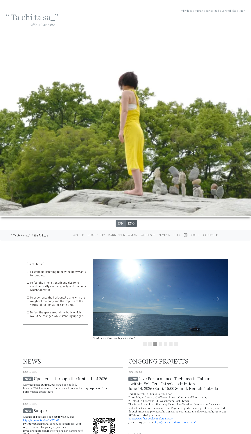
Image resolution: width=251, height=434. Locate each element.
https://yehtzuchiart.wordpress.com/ (174, 422)
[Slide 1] (145, 344)
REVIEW (164, 235)
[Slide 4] (160, 344)
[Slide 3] (155, 344)
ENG (131, 223)
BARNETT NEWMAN (122, 235)
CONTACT (210, 235)
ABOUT (78, 235)
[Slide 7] (176, 344)
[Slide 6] (171, 344)
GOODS (195, 235)
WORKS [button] (146, 235)
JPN (120, 223)
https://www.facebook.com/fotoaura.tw (150, 418)
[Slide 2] (150, 344)
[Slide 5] (165, 344)
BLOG (177, 235)
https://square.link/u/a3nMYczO (41, 420)
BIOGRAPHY (96, 235)
